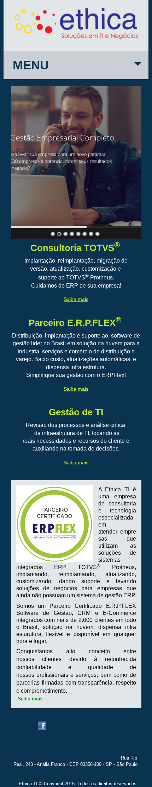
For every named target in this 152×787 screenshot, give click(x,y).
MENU (31, 65)
